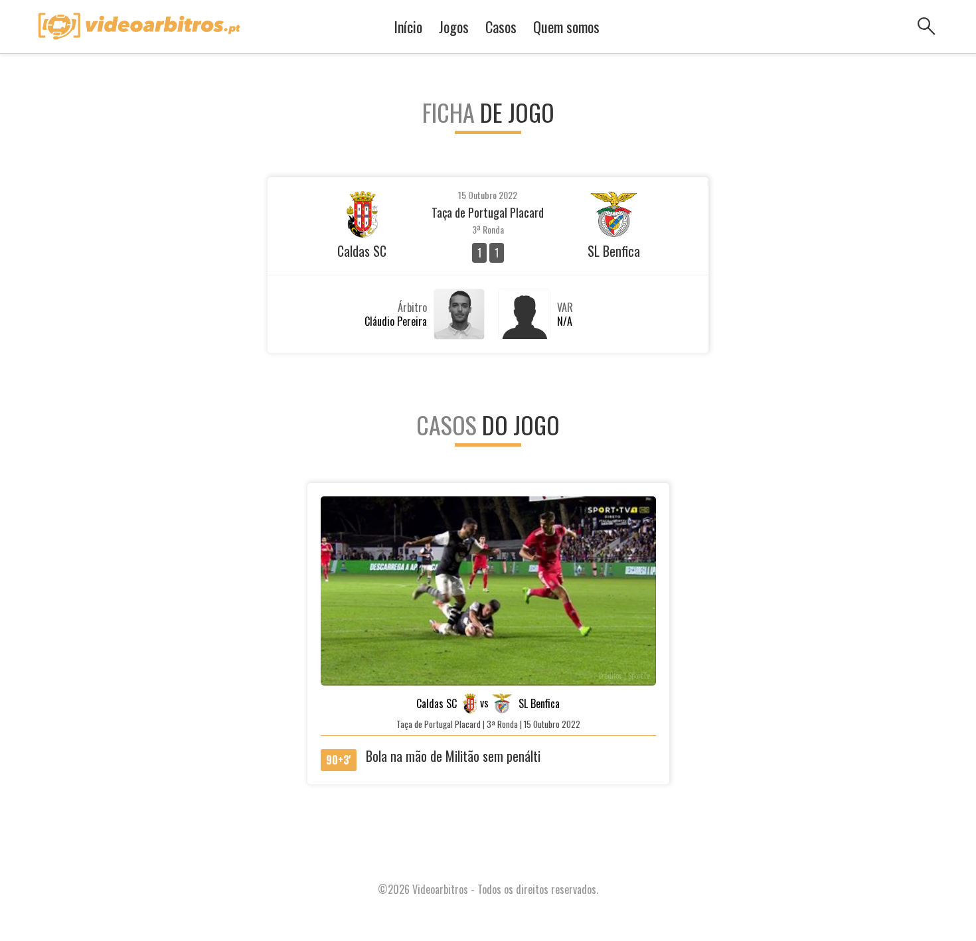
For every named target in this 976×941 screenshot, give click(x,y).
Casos (501, 26)
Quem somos (566, 26)
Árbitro (412, 307)
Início (408, 26)
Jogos (454, 26)
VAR (565, 307)
